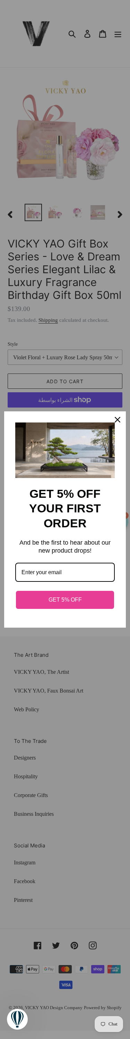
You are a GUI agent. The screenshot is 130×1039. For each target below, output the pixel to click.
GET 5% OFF (65, 600)
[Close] (117, 419)
